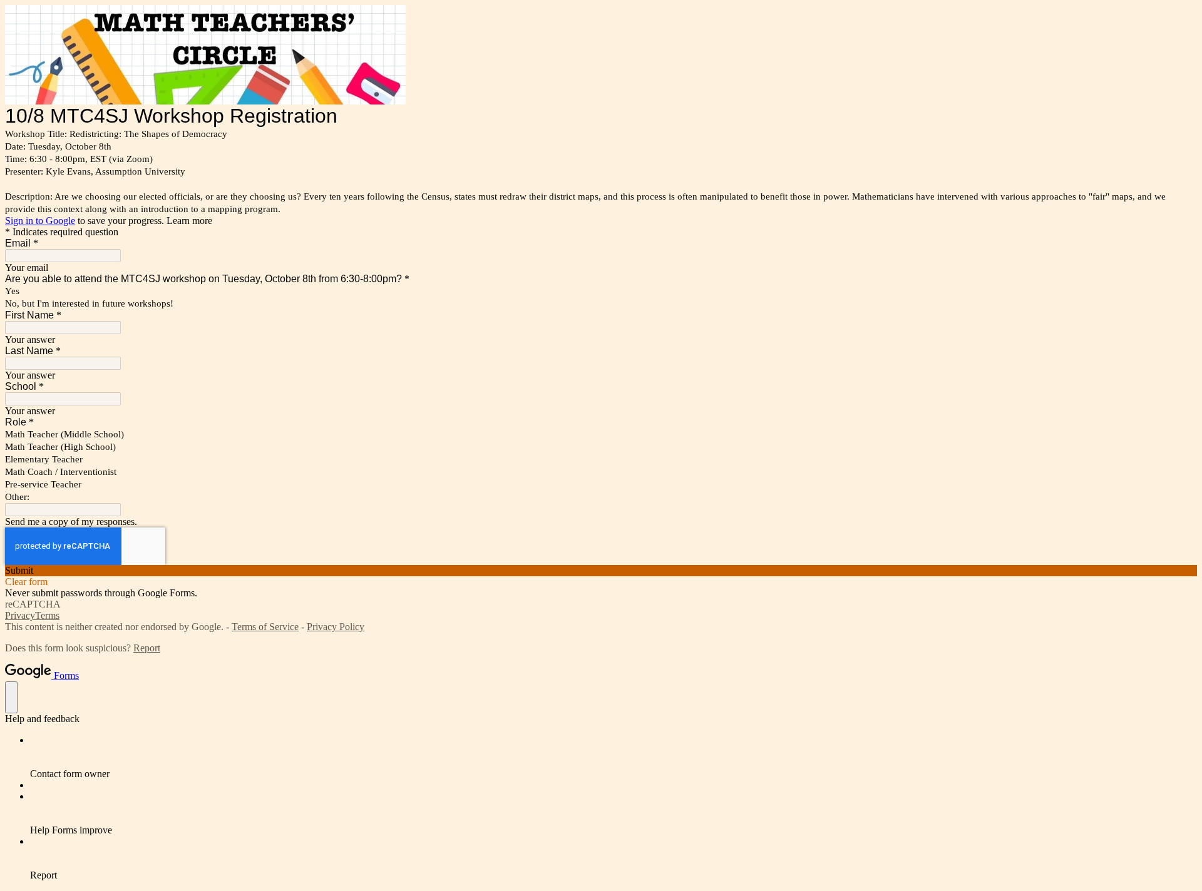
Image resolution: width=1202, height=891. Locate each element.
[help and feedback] (11, 697)
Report (146, 648)
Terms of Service (265, 626)
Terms (47, 615)
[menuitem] (613, 757)
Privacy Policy (335, 626)
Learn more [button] (189, 220)
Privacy (20, 615)
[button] (601, 570)
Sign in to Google (40, 220)
